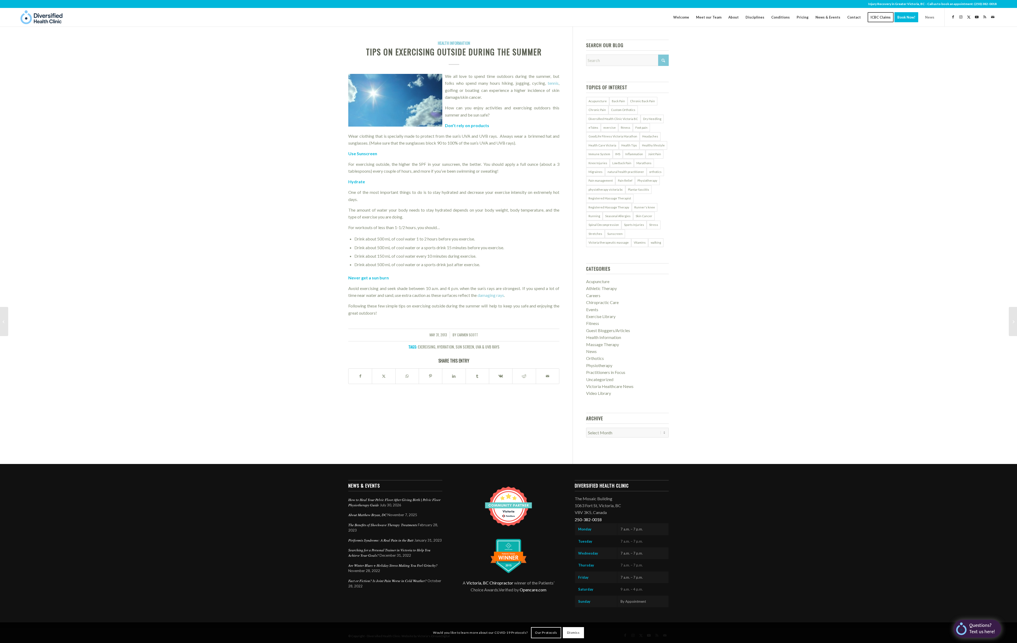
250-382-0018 (588, 519)
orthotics (655, 171)
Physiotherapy (647, 180)
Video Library (598, 393)
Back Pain (618, 101)
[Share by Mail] (547, 376)
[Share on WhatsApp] (407, 376)
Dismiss (573, 633)
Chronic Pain (597, 109)
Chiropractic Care (602, 302)
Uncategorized (599, 379)
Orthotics (595, 358)
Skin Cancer (644, 216)
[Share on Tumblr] (477, 376)
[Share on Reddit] (524, 376)
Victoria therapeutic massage (608, 242)
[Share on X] (383, 376)
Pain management (600, 180)
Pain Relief (625, 180)
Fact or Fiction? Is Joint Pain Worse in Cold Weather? (387, 580)
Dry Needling (652, 118)
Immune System (599, 154)
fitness (625, 127)
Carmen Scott (467, 334)
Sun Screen (465, 347)
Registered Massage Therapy (608, 207)
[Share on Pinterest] (430, 376)
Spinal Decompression (603, 224)
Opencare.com (533, 589)
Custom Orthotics (623, 109)
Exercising (426, 347)
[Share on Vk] (500, 376)
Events (592, 309)
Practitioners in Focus (605, 372)
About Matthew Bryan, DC (367, 514)
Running (594, 216)
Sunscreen (615, 233)
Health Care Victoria (602, 145)
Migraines (595, 171)
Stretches (595, 233)
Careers (593, 295)
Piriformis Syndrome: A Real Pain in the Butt (380, 540)
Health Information (454, 43)
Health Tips (629, 145)
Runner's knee (644, 207)
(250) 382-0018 (985, 4)
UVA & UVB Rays (487, 347)
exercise (609, 127)
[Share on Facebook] (360, 376)
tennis (553, 83)
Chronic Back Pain (642, 101)
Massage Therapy (602, 344)
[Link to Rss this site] (985, 17)
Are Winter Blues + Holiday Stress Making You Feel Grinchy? (393, 565)
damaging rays (491, 295)
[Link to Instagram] (961, 17)
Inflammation (634, 154)
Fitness (592, 323)
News (591, 351)
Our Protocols (546, 633)
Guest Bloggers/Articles (608, 330)
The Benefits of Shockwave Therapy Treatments (382, 524)
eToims (593, 127)
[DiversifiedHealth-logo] (41, 17)
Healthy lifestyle (653, 145)
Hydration (445, 347)
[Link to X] (969, 17)
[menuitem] (681, 17)
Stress (653, 224)
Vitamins (640, 242)
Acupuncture (597, 101)
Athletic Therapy (601, 288)
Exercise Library (600, 316)
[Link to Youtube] (977, 17)
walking (656, 242)
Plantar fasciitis (638, 189)
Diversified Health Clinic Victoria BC (613, 118)
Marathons (644, 163)
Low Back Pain (621, 163)
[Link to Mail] (993, 17)
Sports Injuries (634, 224)
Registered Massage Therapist (609, 198)
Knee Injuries (597, 163)
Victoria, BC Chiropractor (489, 582)
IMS (617, 154)
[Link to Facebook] (953, 17)
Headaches (650, 136)
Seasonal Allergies (618, 216)
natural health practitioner (626, 171)
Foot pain (641, 127)
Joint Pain (654, 154)
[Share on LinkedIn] (453, 376)
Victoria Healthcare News (610, 386)
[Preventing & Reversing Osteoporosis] (4, 321)
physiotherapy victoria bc (605, 189)
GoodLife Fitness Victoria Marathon (612, 136)
